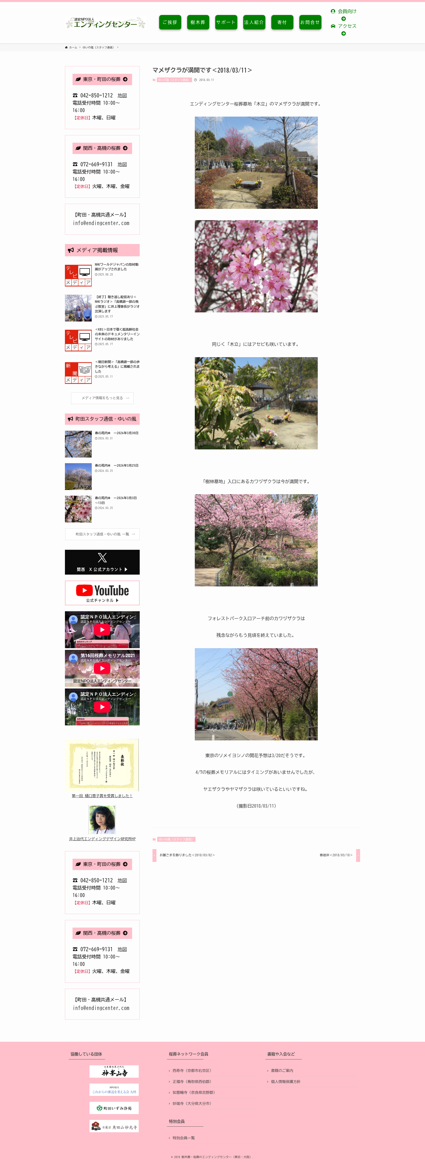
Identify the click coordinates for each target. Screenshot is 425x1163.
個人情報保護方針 (286, 1082)
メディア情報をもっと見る (102, 398)
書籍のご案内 (282, 1070)
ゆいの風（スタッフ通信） (174, 79)
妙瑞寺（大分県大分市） (193, 1103)
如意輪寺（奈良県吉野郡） (195, 1092)
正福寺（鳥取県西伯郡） (193, 1082)
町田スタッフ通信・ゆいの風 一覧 (102, 534)
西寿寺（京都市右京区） (193, 1070)
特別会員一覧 (184, 1138)
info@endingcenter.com (101, 223)
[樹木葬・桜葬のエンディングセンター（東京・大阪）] (105, 22)
